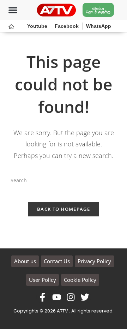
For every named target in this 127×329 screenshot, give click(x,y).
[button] (13, 10)
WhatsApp (98, 26)
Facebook (67, 26)
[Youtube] (56, 297)
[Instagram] (71, 297)
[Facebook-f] (42, 297)
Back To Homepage (63, 209)
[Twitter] (85, 297)
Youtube (37, 26)
